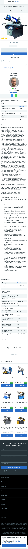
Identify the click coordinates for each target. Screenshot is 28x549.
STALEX (21, 106)
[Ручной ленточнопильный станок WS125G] (7, 395)
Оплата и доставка (6, 513)
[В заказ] (11, 383)
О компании (4, 495)
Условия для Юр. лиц (8, 68)
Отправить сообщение (14, 467)
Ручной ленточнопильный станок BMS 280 (21, 428)
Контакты (3, 517)
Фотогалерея (4, 508)
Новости (3, 499)
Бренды (3, 482)
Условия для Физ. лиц (8, 67)
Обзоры (3, 504)
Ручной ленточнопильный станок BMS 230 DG (7, 428)
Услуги (3, 490)
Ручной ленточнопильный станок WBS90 (7, 378)
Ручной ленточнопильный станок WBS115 (21, 378)
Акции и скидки (5, 477)
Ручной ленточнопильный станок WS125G (7, 403)
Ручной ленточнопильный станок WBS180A (21, 403)
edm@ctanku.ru (13, 92)
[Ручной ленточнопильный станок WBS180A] (21, 395)
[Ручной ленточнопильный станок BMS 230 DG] (7, 420)
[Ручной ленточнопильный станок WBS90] (7, 370)
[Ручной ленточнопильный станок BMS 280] (21, 420)
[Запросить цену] (11, 432)
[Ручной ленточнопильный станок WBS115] (21, 370)
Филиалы (3, 486)
